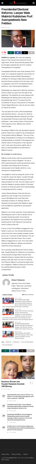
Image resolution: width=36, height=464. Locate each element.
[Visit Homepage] (18, 3)
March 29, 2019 (5, 27)
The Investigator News (11, 457)
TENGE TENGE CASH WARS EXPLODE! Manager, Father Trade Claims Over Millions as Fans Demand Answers (24, 335)
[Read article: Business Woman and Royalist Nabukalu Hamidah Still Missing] (18, 367)
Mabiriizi (8, 342)
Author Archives (29, 294)
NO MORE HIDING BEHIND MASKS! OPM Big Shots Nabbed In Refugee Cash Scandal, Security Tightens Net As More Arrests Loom (24, 326)
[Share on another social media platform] (32, 52)
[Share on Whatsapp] (11, 52)
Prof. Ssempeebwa (27, 342)
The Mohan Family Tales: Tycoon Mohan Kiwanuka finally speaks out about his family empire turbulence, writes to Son (20, 406)
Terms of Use (5, 454)
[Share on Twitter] (25, 52)
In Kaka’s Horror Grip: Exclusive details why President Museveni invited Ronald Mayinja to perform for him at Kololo (21, 428)
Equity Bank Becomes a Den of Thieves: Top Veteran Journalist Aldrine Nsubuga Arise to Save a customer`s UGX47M (20, 396)
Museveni (16, 342)
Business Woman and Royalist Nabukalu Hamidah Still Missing (12, 383)
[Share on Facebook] (18, 52)
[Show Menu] (2, 3)
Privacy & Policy (16, 454)
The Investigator (7, 345)
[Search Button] (34, 3)
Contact (25, 454)
